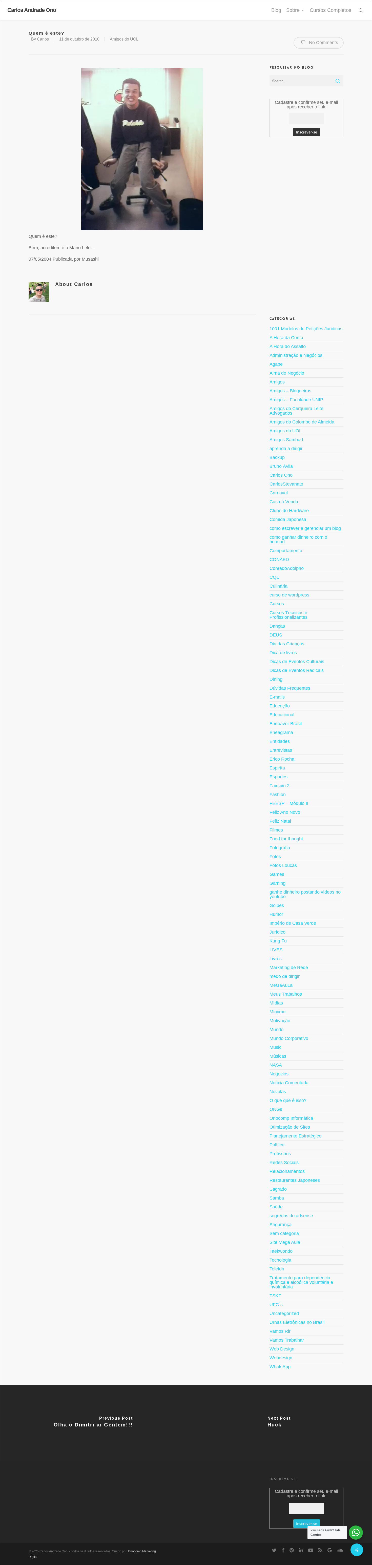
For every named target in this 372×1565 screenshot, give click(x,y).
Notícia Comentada (289, 1082)
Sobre (293, 10)
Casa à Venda (284, 501)
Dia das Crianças (287, 643)
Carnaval (279, 492)
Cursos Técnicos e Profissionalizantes (288, 615)
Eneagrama (281, 732)
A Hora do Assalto (288, 346)
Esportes (278, 776)
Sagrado (278, 1189)
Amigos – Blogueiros (290, 390)
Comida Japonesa (288, 519)
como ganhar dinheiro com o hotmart (298, 539)
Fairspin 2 (280, 785)
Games (277, 874)
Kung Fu (278, 940)
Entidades (280, 741)
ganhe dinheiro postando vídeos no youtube (305, 894)
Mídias (276, 1003)
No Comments (323, 42)
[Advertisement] (307, 139)
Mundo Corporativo (289, 1038)
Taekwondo (281, 1251)
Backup (277, 457)
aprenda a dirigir (286, 448)
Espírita (277, 767)
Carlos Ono (281, 475)
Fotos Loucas (283, 865)
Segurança (281, 1224)
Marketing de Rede (289, 967)
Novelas (278, 1091)
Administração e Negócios (296, 355)
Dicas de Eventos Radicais (297, 670)
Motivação (280, 1020)
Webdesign (281, 1357)
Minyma (277, 1011)
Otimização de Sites (290, 1127)
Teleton (277, 1268)
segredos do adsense (291, 1215)
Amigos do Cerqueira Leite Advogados (296, 411)
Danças (277, 626)
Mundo (276, 1029)
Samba (277, 1198)
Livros (276, 958)
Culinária (278, 586)
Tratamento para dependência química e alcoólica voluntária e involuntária (301, 1282)
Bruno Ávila (281, 466)
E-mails (277, 697)
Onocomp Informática (291, 1118)
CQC (275, 577)
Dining (276, 679)
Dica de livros (283, 652)
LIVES (276, 949)
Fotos (275, 856)
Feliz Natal (280, 821)
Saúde (276, 1206)
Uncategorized (284, 1313)
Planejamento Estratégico (295, 1135)
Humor (276, 914)
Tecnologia (280, 1260)
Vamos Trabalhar (287, 1340)
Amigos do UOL (124, 39)
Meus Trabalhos (286, 994)
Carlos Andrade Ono (31, 10)
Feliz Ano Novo (285, 812)
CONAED (279, 559)
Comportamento (286, 550)
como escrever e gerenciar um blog (305, 528)
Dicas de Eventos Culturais (297, 661)
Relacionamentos (287, 1171)
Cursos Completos (330, 10)
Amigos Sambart (286, 439)
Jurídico (277, 932)
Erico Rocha (282, 759)
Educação (280, 705)
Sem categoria (284, 1233)
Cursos (277, 603)
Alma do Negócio (287, 373)
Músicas (278, 1056)
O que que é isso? (288, 1100)
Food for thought (286, 838)
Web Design (282, 1348)
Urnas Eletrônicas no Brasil (297, 1322)
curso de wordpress (289, 594)
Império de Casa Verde (293, 923)
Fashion (278, 794)
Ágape (276, 364)
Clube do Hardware (289, 510)
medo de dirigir (285, 976)
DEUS (276, 634)
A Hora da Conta (286, 337)
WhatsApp (280, 1366)
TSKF (275, 1295)
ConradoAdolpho (287, 568)
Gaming (277, 883)
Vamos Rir (280, 1331)
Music (275, 1047)
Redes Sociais (284, 1162)
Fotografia (280, 847)
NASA (276, 1065)
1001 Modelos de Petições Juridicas (306, 328)
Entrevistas (281, 750)
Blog (276, 10)
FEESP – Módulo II (289, 803)
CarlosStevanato (286, 484)
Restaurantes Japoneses (295, 1180)
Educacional (282, 714)
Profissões (280, 1153)
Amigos (277, 381)
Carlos (43, 39)
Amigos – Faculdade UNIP (296, 399)
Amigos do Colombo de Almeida (302, 421)
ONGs (276, 1109)
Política (277, 1144)
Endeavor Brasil (286, 723)
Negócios (279, 1073)
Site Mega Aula (285, 1242)
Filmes (276, 830)
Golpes (277, 905)
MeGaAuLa (281, 985)
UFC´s (276, 1304)
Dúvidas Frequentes (290, 688)
